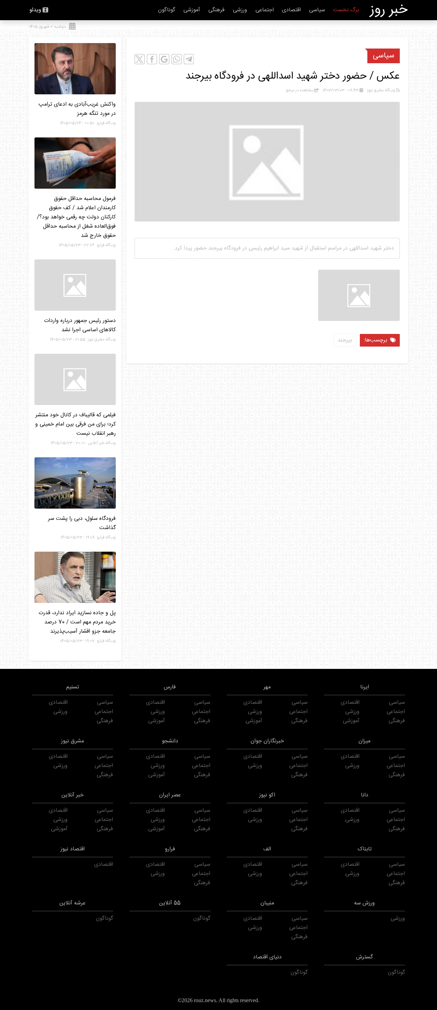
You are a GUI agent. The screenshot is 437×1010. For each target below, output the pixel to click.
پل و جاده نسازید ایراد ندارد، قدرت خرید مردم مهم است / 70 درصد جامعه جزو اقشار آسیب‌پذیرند (77, 622)
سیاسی (317, 10)
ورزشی (240, 10)
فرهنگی (216, 10)
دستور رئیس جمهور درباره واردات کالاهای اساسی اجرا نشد (80, 325)
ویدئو (35, 10)
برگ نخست (346, 10)
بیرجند (345, 340)
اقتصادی (291, 10)
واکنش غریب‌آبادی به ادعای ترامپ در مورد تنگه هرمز (77, 109)
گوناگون (166, 10)
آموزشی (191, 10)
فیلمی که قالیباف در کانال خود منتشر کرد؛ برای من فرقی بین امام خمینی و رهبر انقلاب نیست (75, 424)
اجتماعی (264, 10)
